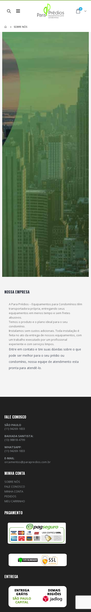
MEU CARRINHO (14, 501)
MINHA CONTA (13, 491)
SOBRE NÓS (12, 482)
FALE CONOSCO (14, 487)
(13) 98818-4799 (14, 440)
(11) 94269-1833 (14, 451)
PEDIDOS (10, 496)
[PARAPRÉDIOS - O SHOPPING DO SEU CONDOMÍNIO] (48, 11)
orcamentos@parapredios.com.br (27, 462)
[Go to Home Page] (6, 26)
